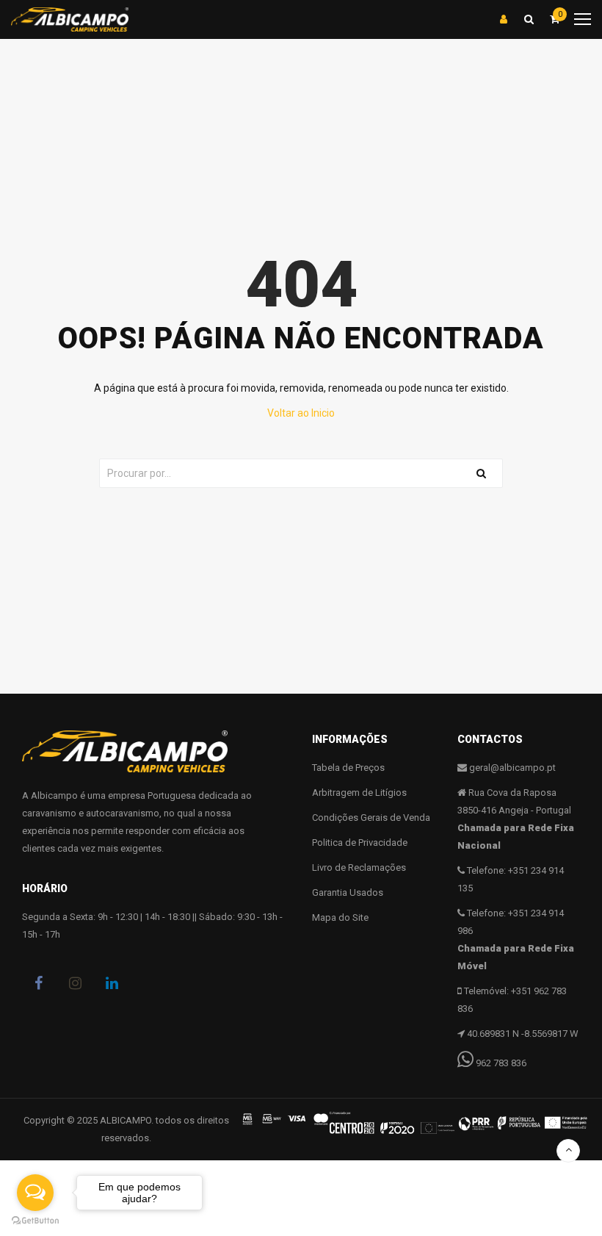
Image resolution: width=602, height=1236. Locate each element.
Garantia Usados (347, 892)
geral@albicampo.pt (512, 767)
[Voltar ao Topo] (568, 1151)
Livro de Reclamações (359, 867)
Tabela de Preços (348, 767)
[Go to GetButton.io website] (35, 1221)
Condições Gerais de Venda (371, 817)
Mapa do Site (340, 917)
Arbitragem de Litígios (359, 792)
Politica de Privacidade (359, 842)
